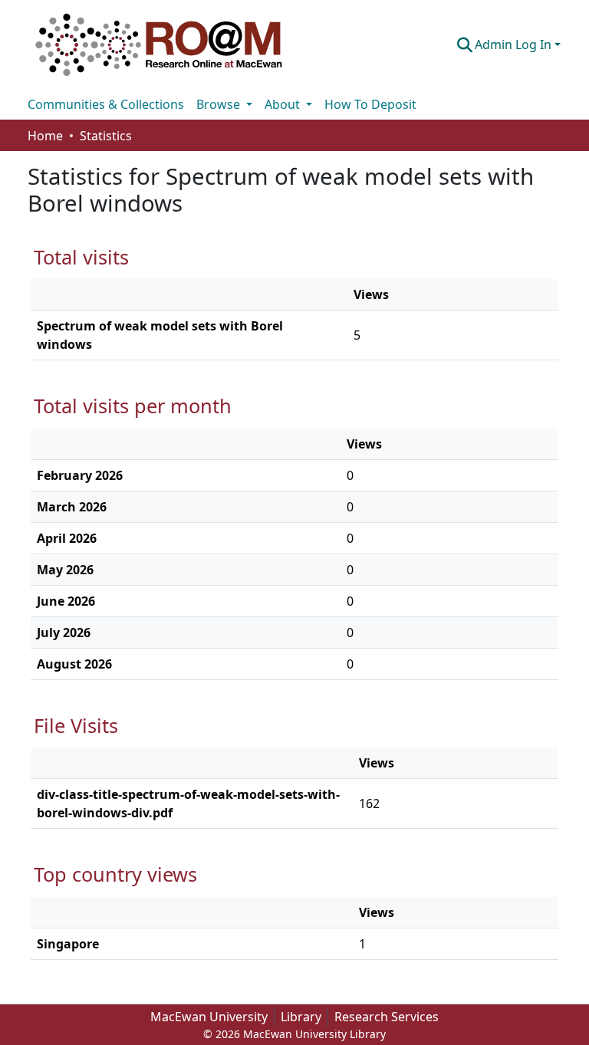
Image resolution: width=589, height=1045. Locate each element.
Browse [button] (219, 104)
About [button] (284, 104)
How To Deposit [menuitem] (370, 104)
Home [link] (45, 135)
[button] (159, 44)
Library (301, 1016)
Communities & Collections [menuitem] (106, 104)
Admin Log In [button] (514, 44)
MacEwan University (209, 1016)
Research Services (386, 1016)
